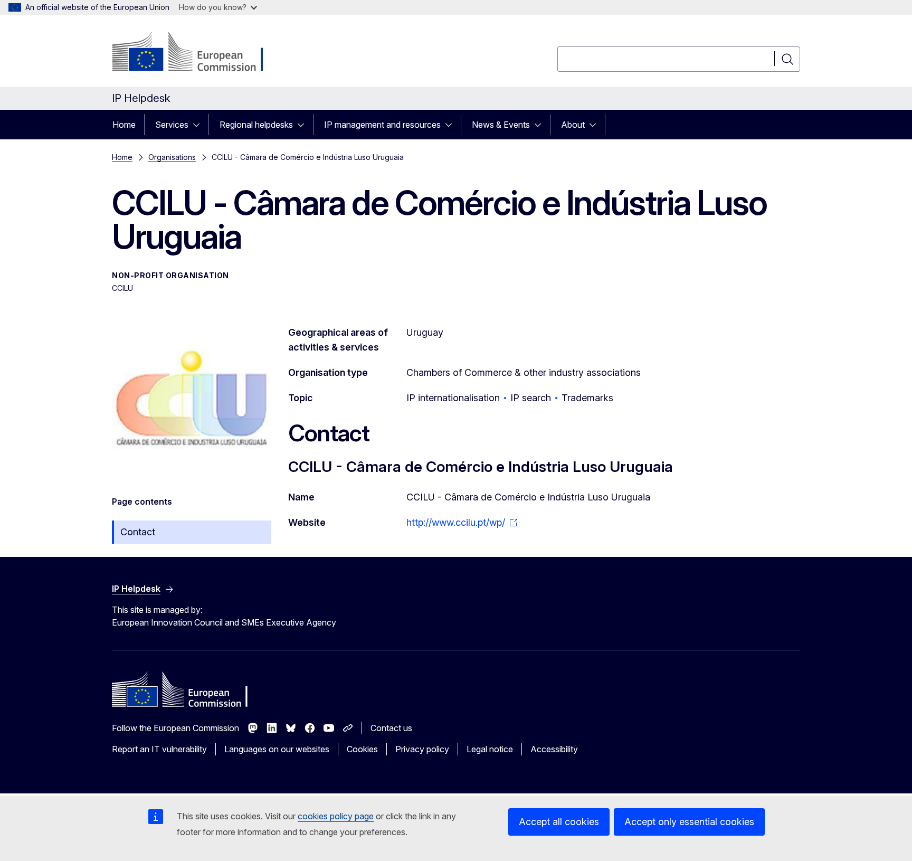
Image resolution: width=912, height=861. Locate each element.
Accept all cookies (559, 821)
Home (124, 124)
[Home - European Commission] (197, 53)
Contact (137, 531)
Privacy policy (422, 749)
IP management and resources (382, 124)
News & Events (501, 124)
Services (171, 124)
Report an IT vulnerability (159, 749)
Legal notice (490, 749)
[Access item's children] (199, 124)
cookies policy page (336, 816)
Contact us (391, 728)
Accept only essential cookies (689, 821)
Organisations (172, 157)
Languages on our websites (276, 749)
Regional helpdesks (256, 124)
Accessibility (554, 749)
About (573, 124)
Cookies (362, 749)
